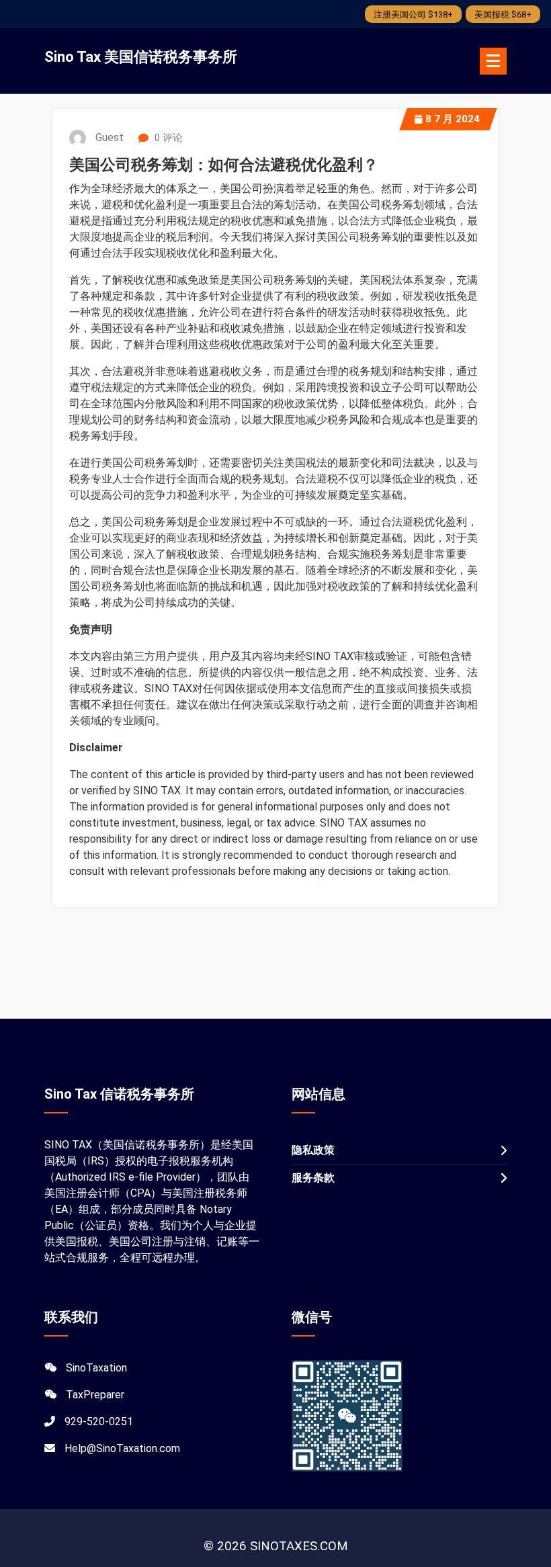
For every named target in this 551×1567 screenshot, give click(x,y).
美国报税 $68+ (503, 14)
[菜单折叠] (493, 61)
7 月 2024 (452, 119)
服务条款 (313, 1177)
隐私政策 (313, 1150)
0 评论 (167, 138)
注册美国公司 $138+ (413, 14)
